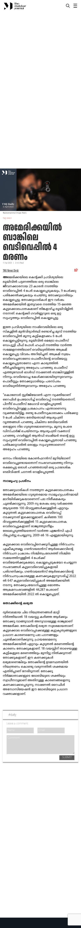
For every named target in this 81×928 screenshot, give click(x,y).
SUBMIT (67, 757)
